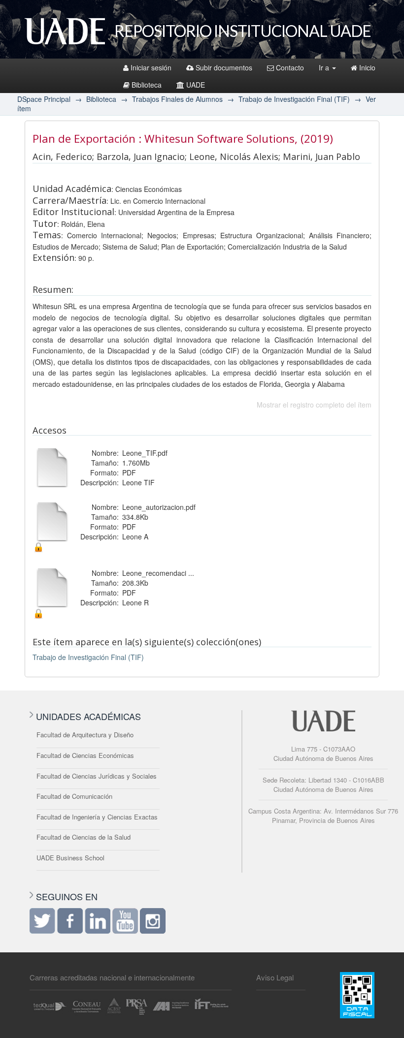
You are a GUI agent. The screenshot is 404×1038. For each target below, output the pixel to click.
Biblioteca (147, 85)
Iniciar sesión (151, 67)
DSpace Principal (43, 99)
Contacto (290, 67)
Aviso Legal (275, 977)
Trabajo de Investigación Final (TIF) (294, 99)
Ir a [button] (325, 67)
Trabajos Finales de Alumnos (177, 99)
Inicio (367, 67)
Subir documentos (224, 67)
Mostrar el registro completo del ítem (314, 404)
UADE (195, 85)
